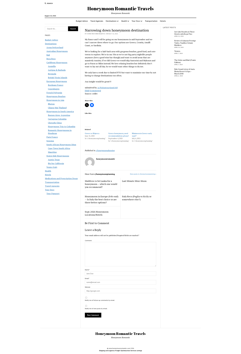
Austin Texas (54, 159)
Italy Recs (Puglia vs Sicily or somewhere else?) (136, 198)
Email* (87, 278)
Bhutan (51, 104)
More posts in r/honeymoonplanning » (143, 174)
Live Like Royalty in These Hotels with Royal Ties (184, 33)
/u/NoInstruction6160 (107, 87)
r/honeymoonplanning (105, 150)
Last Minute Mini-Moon (134, 180)
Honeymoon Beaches (55, 96)
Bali (48, 55)
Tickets (177, 51)
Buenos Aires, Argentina (59, 115)
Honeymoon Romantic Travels (120, 8)
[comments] (95, 90)
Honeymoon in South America (60, 111)
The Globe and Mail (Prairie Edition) (185, 61)
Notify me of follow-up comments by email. (100, 300)
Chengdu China (55, 122)
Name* (87, 270)
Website (87, 287)
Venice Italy (51, 167)
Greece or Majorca (92, 133)
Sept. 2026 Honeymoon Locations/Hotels (96, 213)
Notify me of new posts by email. (96, 308)
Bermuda (52, 73)
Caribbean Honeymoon (56, 62)
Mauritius (52, 152)
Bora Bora (50, 58)
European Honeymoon (56, 81)
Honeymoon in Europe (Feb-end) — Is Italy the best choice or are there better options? (101, 199)
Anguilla (52, 66)
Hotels (163, 21)
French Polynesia (54, 92)
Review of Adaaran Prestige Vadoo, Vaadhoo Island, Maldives (185, 43)
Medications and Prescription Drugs (61, 178)
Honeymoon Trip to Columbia (61, 126)
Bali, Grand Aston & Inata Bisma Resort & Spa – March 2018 (184, 71)
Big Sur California (56, 163)
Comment (88, 240)
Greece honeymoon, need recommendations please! (118, 134)
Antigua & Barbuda (57, 70)
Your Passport (52, 193)
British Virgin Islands (57, 77)
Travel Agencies (96, 21)
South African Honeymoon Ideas (61, 144)
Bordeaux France (55, 85)
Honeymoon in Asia (55, 100)
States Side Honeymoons (57, 155)
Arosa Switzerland (54, 47)
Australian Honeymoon (57, 51)
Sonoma (50, 140)
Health (124, 21)
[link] (87, 90)
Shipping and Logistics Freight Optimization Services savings (120, 350)
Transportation (151, 21)
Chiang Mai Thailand (57, 107)
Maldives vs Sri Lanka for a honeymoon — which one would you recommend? (101, 183)
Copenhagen (53, 88)
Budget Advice (82, 21)
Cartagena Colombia (57, 119)
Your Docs (136, 21)
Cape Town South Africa (59, 148)
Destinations (111, 21)
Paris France (52, 137)
